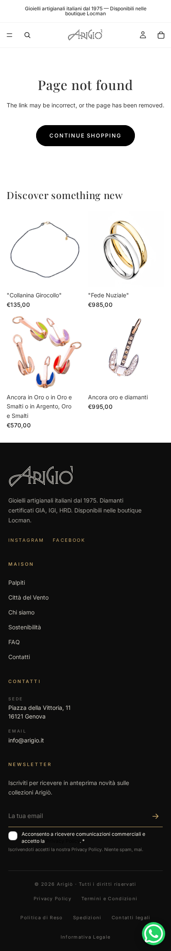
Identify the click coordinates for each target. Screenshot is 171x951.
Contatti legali (131, 917)
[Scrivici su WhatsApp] (153, 933)
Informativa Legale (86, 937)
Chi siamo (21, 612)
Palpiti (16, 582)
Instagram (26, 540)
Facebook (69, 540)
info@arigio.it (26, 740)
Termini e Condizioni (109, 898)
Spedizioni (87, 917)
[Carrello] (161, 35)
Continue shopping (85, 135)
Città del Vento (28, 597)
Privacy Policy (63, 841)
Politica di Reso (41, 917)
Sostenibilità (24, 627)
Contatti (19, 656)
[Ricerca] (27, 35)
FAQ (14, 641)
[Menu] (9, 35)
